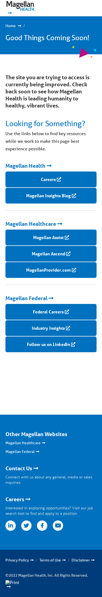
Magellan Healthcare (30, 224)
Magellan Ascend (48, 253)
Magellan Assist (48, 237)
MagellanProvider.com (48, 270)
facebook (42, 525)
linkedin (10, 525)
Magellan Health (25, 166)
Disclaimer (81, 560)
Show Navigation (80, 8)
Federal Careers (48, 312)
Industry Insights (48, 328)
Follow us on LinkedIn (48, 344)
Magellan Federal (26, 298)
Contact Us (18, 468)
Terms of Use (50, 560)
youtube (58, 525)
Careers (48, 179)
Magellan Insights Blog (48, 195)
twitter (26, 525)
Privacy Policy (17, 560)
